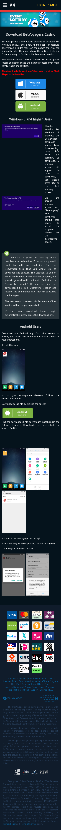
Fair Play (16, 684)
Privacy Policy (31, 687)
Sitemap (44, 689)
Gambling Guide (29, 684)
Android (35, 105)
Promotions (24, 681)
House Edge (44, 684)
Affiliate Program (50, 681)
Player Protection (47, 687)
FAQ (51, 689)
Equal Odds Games (14, 687)
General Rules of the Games (40, 678)
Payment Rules (10, 681)
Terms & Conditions (16, 678)
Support (34, 689)
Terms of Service (28, 823)
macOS (35, 94)
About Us (35, 681)
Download (35, 86)
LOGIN (41, 5)
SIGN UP (53, 5)
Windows (35, 82)
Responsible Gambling (18, 689)
